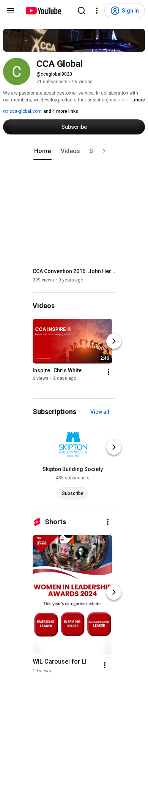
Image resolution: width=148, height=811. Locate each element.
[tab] (42, 151)
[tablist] (74, 151)
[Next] (113, 341)
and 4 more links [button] (60, 111)
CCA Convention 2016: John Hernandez (74, 271)
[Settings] (96, 10)
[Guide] (10, 10)
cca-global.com (25, 111)
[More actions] (108, 371)
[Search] (81, 10)
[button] (104, 151)
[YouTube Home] (43, 10)
